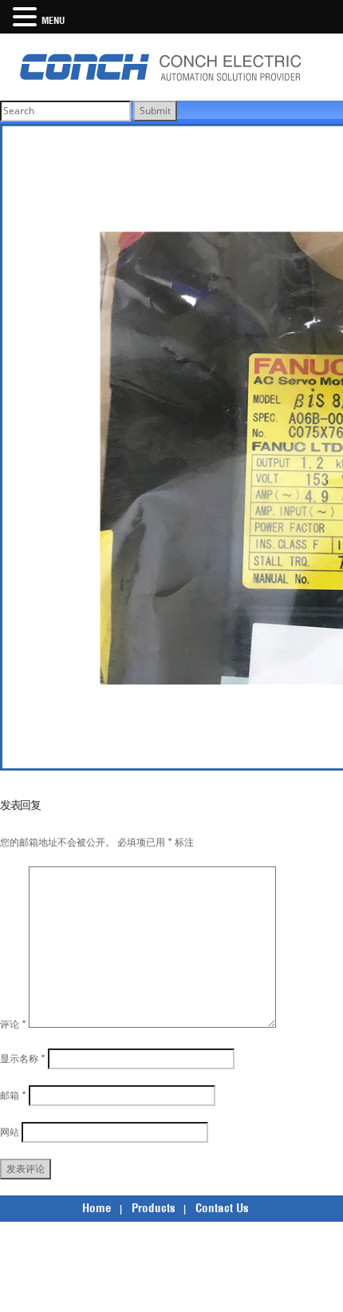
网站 (9, 1132)
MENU (53, 20)
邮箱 (13, 1095)
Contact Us (222, 1207)
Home (97, 1207)
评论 (13, 1024)
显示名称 (22, 1058)
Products (153, 1207)
